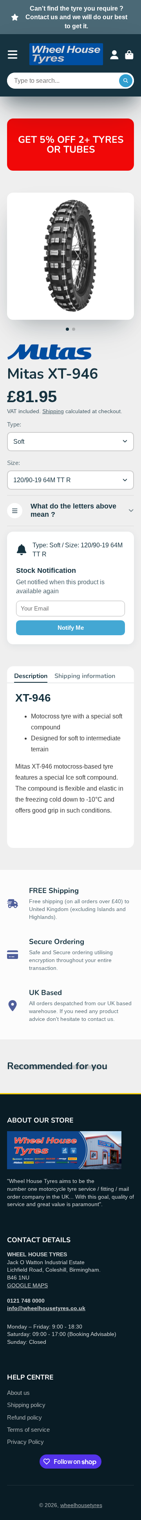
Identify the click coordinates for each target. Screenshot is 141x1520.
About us (18, 1392)
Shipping (53, 411)
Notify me (71, 627)
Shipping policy (26, 1405)
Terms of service (28, 1429)
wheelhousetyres (81, 1505)
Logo (66, 54)
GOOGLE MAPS (27, 1285)
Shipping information (84, 676)
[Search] (125, 80)
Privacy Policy (25, 1441)
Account (114, 55)
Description (30, 676)
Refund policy (24, 1417)
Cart (129, 55)
